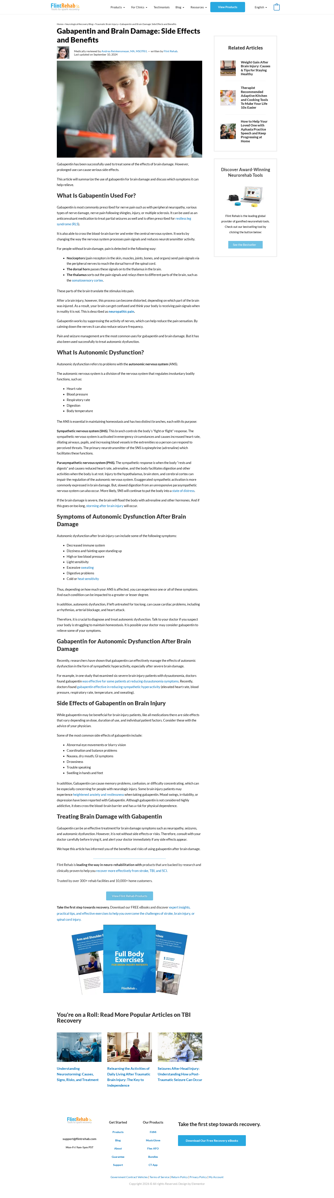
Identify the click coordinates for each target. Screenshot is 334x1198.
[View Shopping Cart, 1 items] (277, 7)
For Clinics (137, 7)
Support (118, 1164)
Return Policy (179, 1177)
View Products (227, 7)
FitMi (153, 1132)
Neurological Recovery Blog (79, 24)
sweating (87, 567)
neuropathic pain (121, 311)
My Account (216, 1177)
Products (116, 7)
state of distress (183, 491)
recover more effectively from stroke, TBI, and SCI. (132, 871)
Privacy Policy (198, 1177)
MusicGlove (153, 1140)
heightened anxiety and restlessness (98, 794)
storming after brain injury (104, 506)
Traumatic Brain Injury (106, 24)
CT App (153, 1164)
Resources (197, 7)
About (118, 1148)
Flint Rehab (170, 51)
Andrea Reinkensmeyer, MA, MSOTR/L (124, 51)
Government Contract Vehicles (129, 1177)
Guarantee (118, 1156)
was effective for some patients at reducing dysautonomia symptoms (130, 681)
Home (60, 24)
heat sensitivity (88, 579)
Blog (178, 7)
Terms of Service (159, 1177)
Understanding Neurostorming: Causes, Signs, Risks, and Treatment (78, 1074)
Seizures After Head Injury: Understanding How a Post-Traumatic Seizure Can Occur (180, 1074)
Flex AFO (153, 1148)
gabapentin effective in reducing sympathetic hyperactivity (118, 687)
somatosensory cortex (87, 280)
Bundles (153, 1156)
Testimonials (162, 7)
